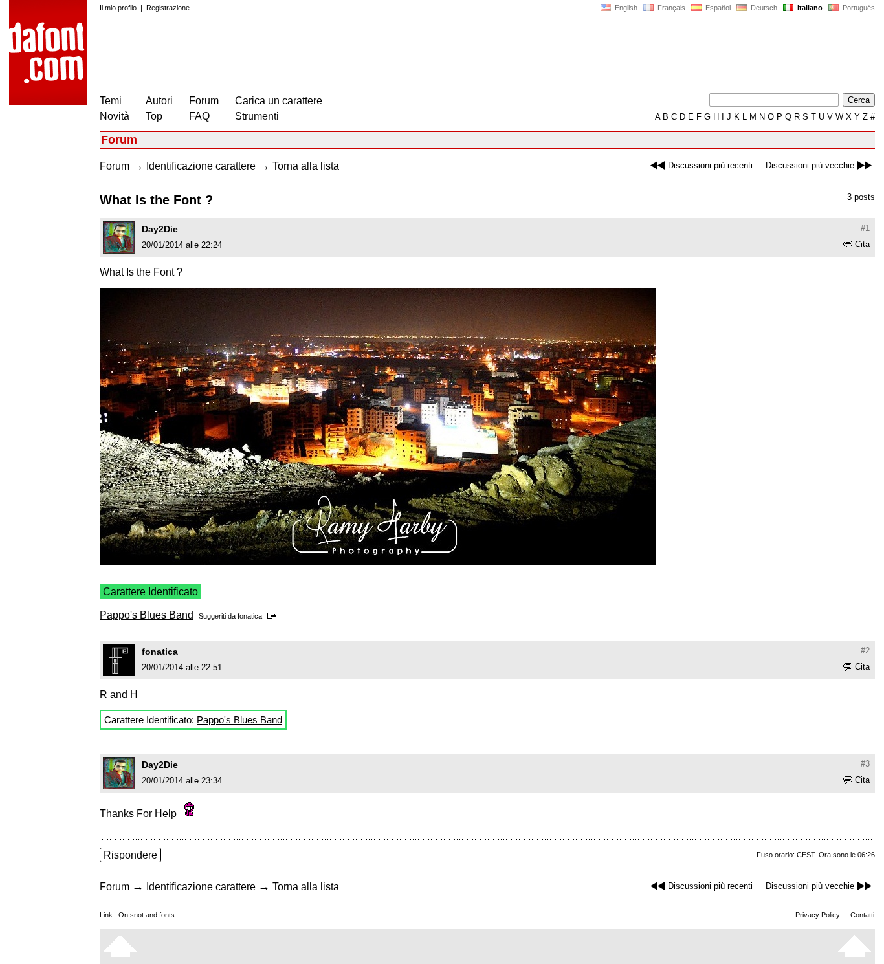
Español (717, 8)
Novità (114, 116)
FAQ (199, 116)
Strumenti (257, 116)
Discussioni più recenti (710, 165)
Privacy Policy (817, 915)
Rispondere (130, 854)
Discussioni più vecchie (810, 165)
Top (154, 116)
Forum (204, 100)
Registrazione (168, 8)
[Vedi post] (274, 616)
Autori (159, 100)
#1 (865, 228)
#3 (865, 764)
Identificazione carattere (201, 165)
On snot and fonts (146, 915)
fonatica (250, 616)
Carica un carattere (278, 100)
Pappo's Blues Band (146, 614)
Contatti (862, 915)
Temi (111, 100)
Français (670, 8)
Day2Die (160, 229)
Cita (862, 244)
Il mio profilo (118, 8)
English (625, 8)
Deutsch (763, 8)
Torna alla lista (305, 165)
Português (857, 8)
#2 (865, 650)
